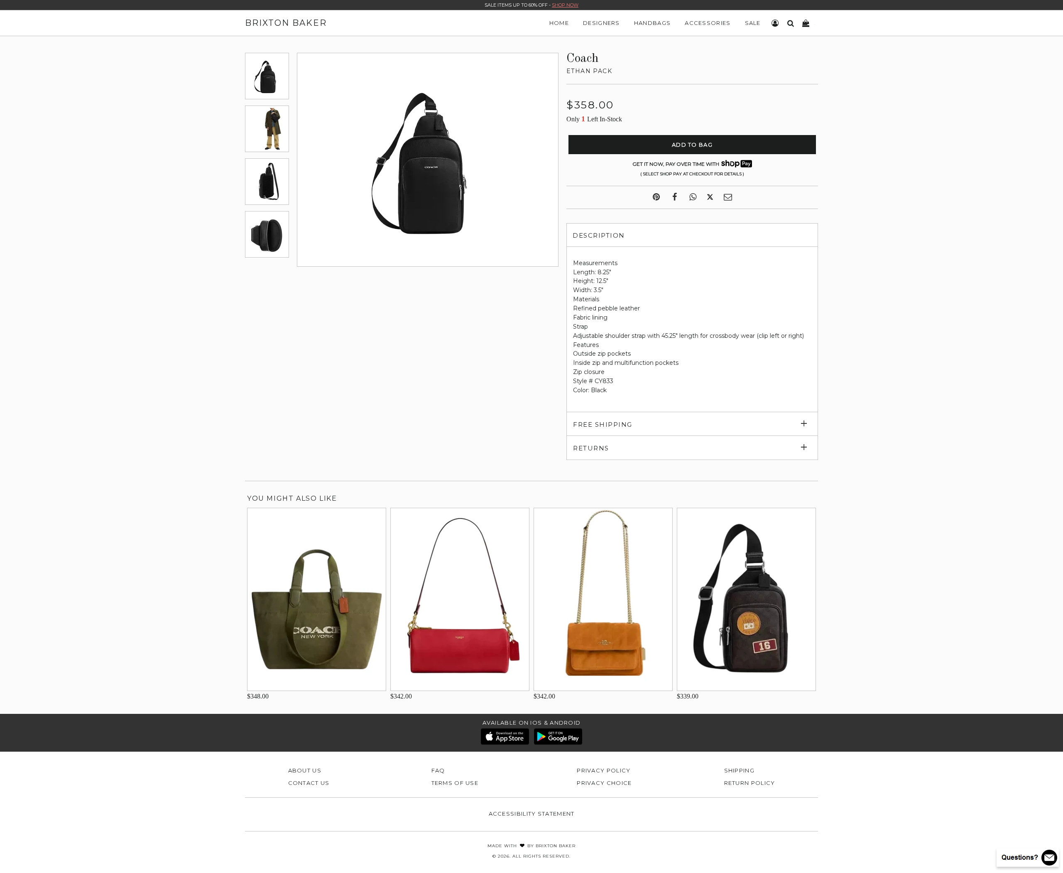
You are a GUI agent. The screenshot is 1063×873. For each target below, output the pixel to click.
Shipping (739, 770)
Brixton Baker (286, 23)
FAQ (438, 770)
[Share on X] (710, 197)
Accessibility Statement (532, 813)
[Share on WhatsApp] (693, 197)
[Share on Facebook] (674, 197)
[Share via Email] (728, 197)
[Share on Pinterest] (656, 197)
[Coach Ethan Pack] (267, 76)
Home (559, 23)
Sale (753, 23)
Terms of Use (455, 783)
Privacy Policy (603, 770)
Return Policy (749, 783)
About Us (304, 770)
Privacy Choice (604, 783)
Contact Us (309, 783)
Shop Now (565, 5)
